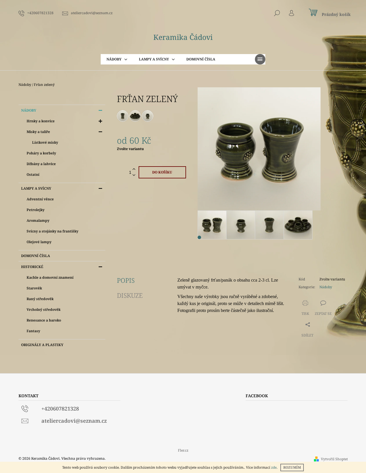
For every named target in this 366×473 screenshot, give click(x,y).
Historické (32, 266)
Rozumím (292, 467)
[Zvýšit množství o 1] (134, 169)
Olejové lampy (39, 241)
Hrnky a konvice (41, 121)
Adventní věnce (40, 199)
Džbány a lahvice (41, 163)
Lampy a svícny (36, 188)
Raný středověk (40, 298)
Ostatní (33, 174)
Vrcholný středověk (43, 309)
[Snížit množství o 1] (134, 175)
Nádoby (28, 110)
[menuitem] (117, 59)
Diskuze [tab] (130, 295)
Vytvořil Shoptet (334, 459)
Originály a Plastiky (42, 344)
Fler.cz (183, 450)
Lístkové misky (45, 142)
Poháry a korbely (41, 153)
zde (274, 467)
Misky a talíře (38, 131)
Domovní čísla (35, 255)
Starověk (34, 288)
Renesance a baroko (44, 320)
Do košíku (162, 172)
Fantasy (33, 330)
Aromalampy (38, 220)
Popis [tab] (126, 280)
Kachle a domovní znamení (50, 277)
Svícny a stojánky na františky (52, 231)
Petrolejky (36, 209)
